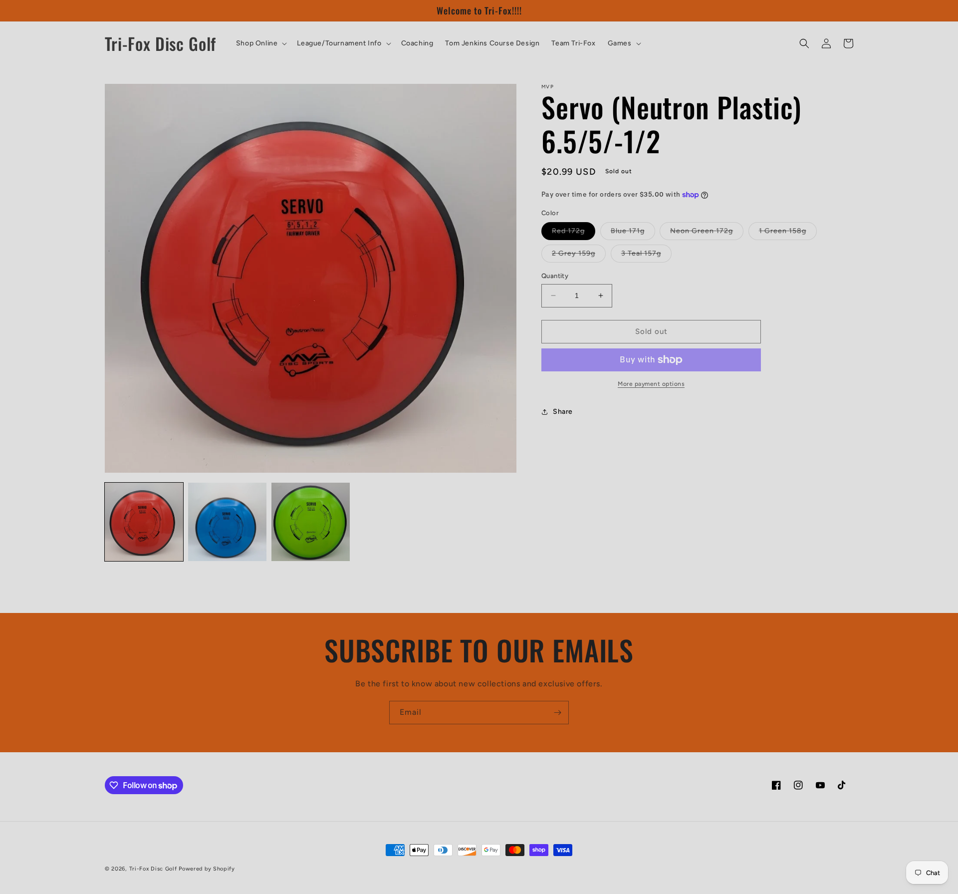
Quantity (554, 276)
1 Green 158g (788, 233)
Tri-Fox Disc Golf (154, 869)
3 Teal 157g (646, 256)
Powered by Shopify (207, 869)
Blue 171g (633, 233)
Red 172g (573, 233)
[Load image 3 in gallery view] (310, 522)
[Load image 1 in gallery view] (144, 522)
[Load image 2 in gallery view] (227, 522)
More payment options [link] (651, 383)
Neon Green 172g (706, 233)
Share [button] (563, 411)
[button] (260, 43)
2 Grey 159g (579, 256)
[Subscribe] (557, 712)
